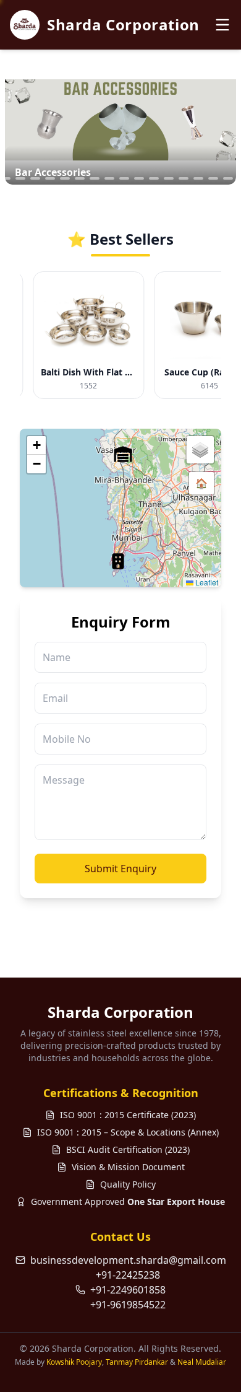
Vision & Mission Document (128, 1167)
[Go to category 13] (109, 178)
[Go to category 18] (183, 178)
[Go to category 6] (6, 178)
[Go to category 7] (20, 178)
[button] (118, 561)
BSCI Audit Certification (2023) (128, 1149)
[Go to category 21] (228, 178)
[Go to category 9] (50, 178)
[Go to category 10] (65, 178)
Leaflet (205, 582)
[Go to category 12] (94, 178)
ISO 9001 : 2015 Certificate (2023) (128, 1115)
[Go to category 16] (154, 178)
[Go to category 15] (139, 178)
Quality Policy (128, 1184)
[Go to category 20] (213, 178)
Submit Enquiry (120, 868)
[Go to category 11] (80, 178)
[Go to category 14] (124, 178)
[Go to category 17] (169, 178)
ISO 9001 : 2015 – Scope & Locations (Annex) (128, 1132)
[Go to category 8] (35, 178)
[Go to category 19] (198, 178)
